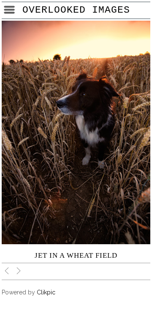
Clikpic (46, 292)
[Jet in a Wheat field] (76, 133)
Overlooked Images (76, 10)
